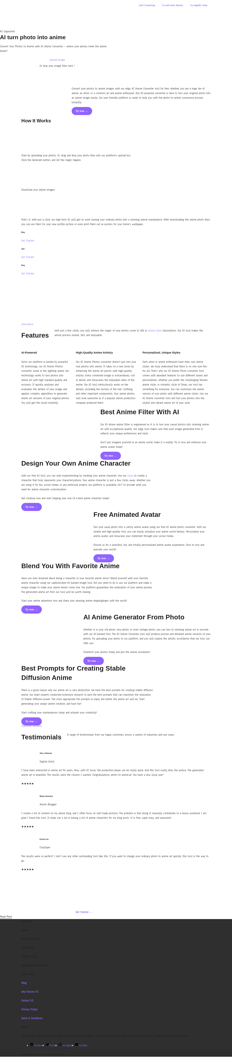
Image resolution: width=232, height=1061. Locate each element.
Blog (24, 983)
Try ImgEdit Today (198, 5)
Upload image (57, 60)
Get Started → (84, 912)
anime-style (155, 330)
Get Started (27, 240)
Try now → (82, 111)
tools (130, 475)
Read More (6, 916)
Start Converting (147, 5)
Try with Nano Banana (172, 5)
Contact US (27, 1000)
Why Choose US (29, 992)
